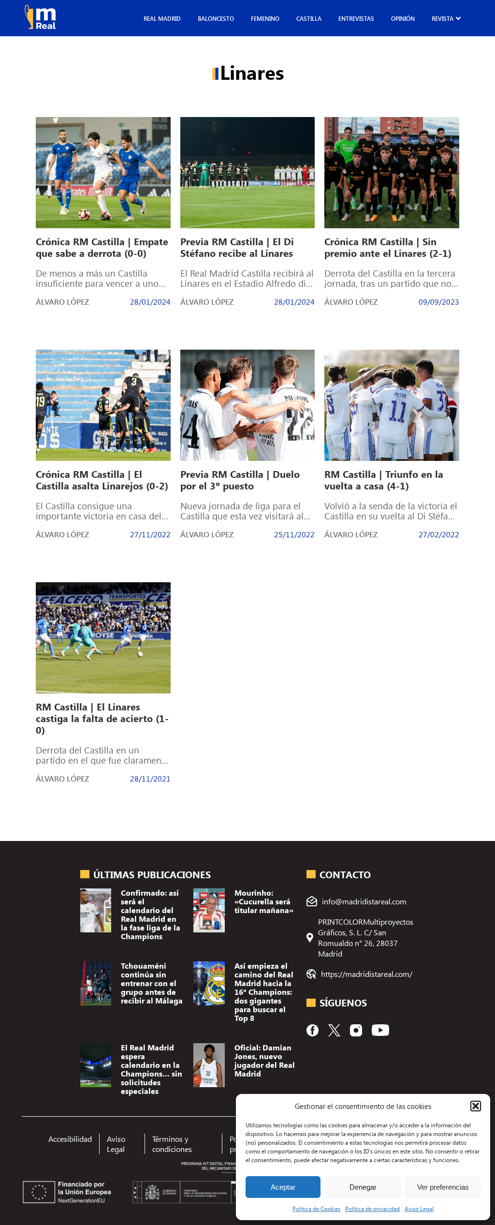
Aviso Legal (419, 1208)
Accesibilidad (70, 1139)
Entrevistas (356, 18)
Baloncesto (216, 18)
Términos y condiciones (172, 1144)
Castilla (308, 18)
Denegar (363, 1187)
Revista (442, 18)
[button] (475, 1106)
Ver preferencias (443, 1187)
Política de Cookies (316, 1208)
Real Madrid (162, 18)
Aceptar (283, 1187)
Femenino (265, 18)
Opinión (403, 18)
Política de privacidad (372, 1208)
